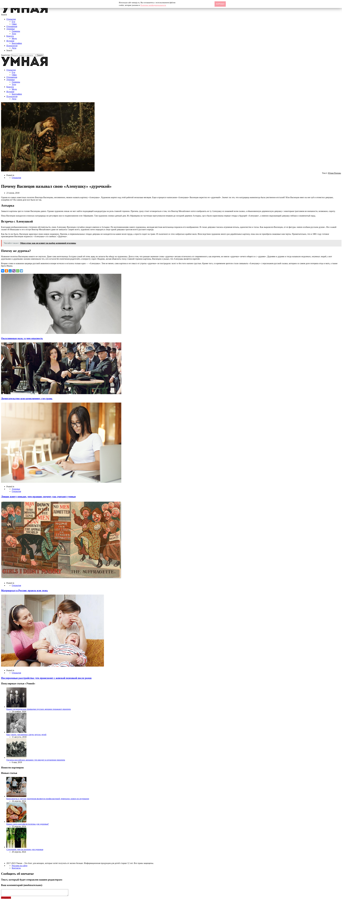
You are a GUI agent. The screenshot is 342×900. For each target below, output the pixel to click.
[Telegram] (21, 270)
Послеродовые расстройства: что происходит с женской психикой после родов (46, 678)
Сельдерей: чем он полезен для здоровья (24, 849)
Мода (14, 38)
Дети (14, 48)
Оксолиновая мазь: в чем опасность (22, 338)
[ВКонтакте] (2, 270)
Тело (14, 33)
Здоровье (10, 29)
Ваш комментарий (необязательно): (22, 885)
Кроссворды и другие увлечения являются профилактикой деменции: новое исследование (47, 799)
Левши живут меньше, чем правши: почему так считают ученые (38, 496)
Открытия (11, 19)
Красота (10, 36)
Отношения (11, 26)
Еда (13, 21)
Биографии (17, 43)
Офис (14, 24)
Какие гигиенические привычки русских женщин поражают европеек (38, 709)
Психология (11, 45)
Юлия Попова (334, 173)
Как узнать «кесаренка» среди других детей (26, 734)
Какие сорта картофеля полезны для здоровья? (27, 824)
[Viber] (13, 270)
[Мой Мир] (10, 270)
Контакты (16, 868)
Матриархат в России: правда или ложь (24, 590)
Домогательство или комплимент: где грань (26, 398)
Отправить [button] (6, 898)
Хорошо (220, 4)
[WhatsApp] (17, 270)
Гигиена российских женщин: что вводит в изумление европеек (35, 760)
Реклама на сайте (19, 865)
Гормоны (16, 31)
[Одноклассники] (6, 270)
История (10, 41)
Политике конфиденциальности (153, 5)
